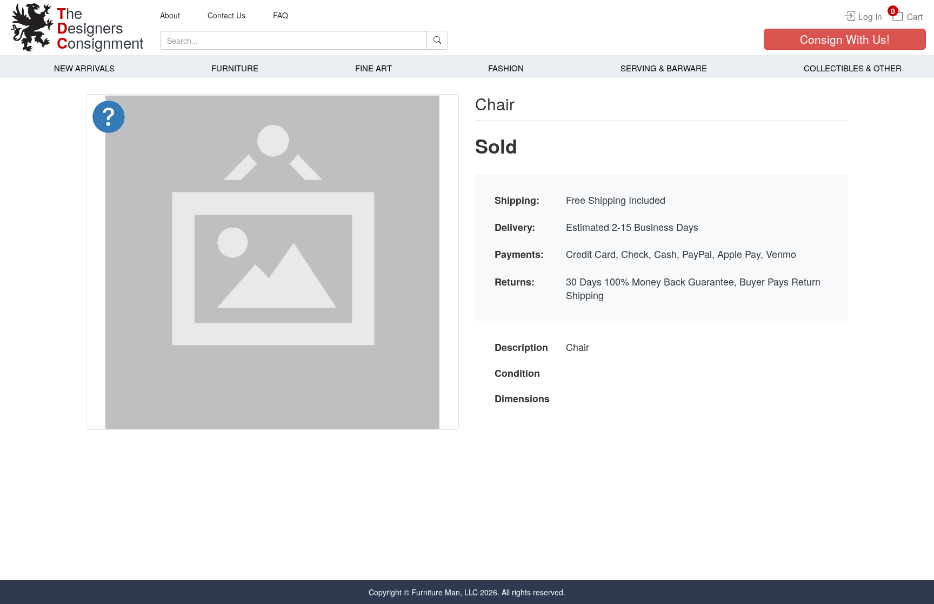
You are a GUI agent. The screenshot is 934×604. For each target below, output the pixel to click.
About (170, 15)
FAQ (280, 15)
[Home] (32, 27)
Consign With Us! (845, 39)
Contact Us (226, 15)
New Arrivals (84, 68)
